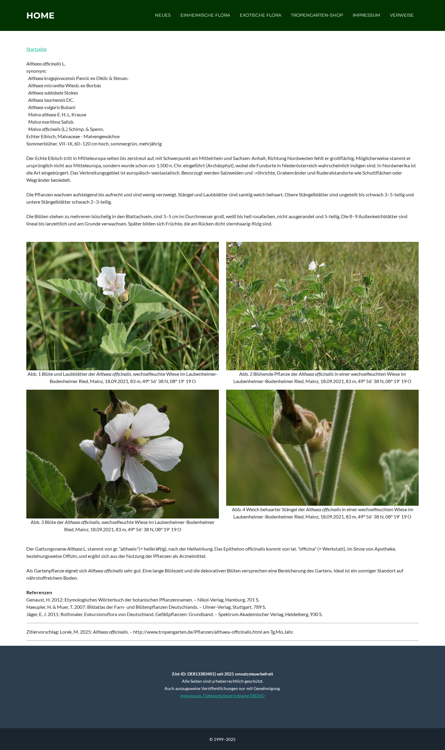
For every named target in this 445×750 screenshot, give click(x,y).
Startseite (36, 49)
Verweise (402, 15)
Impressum (366, 15)
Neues (163, 15)
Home (40, 15)
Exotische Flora (260, 15)
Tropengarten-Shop (317, 15)
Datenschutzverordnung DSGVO (234, 695)
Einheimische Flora (205, 15)
